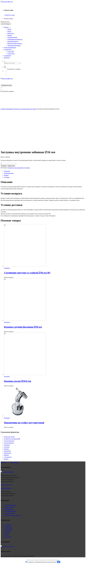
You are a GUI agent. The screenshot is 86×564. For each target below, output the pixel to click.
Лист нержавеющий (10, 511)
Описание (7, 171)
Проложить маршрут (8, 91)
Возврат (6, 175)
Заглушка (6, 447)
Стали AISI (10, 51)
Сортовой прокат (12, 37)
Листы (9, 31)
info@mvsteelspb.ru (6, 488)
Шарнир (6, 455)
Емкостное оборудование (14, 43)
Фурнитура (10, 33)
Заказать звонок (8, 18)
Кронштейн (7, 451)
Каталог (6, 27)
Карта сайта (7, 537)
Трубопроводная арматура (14, 39)
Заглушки (27, 167)
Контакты (7, 57)
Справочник (7, 49)
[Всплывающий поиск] (4, 61)
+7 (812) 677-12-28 (9, 15)
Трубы (9, 29)
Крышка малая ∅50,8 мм (17, 381)
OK (58, 562)
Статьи (6, 535)
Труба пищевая (8, 509)
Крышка (6, 449)
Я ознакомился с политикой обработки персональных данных (41, 562)
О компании (7, 55)
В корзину (3, 165)
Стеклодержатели (9, 441)
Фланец (6, 459)
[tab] (44, 171)
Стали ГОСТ (11, 53)
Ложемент (7, 445)
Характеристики (9, 173)
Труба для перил (9, 507)
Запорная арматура (12, 41)
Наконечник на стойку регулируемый (24, 422)
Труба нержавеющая (10, 47)
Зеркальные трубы (9, 436)
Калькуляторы (8, 528)
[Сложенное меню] (6, 85)
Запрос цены (11, 165)
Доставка (6, 177)
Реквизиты (7, 531)
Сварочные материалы (13, 45)
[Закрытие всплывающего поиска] (4, 65)
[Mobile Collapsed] (9, 27)
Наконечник (7, 453)
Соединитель (8, 457)
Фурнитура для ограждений (15, 167)
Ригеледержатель (9, 443)
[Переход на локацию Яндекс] (7, 546)
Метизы (9, 35)
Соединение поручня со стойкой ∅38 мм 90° (27, 272)
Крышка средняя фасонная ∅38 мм (23, 327)
